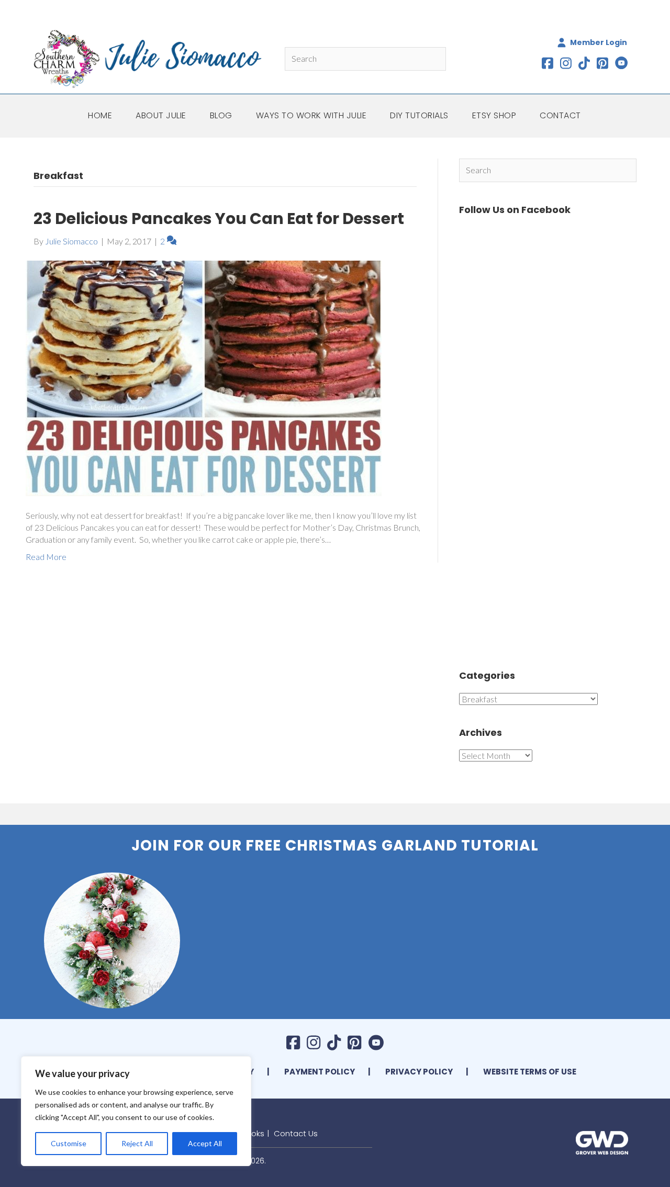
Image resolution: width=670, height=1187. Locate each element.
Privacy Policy (419, 1071)
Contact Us (296, 1133)
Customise (68, 1143)
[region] (136, 1111)
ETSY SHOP (494, 115)
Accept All (205, 1143)
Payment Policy (319, 1071)
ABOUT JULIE (161, 115)
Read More (46, 557)
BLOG (221, 115)
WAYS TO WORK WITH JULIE (311, 115)
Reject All (137, 1143)
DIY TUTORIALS (419, 115)
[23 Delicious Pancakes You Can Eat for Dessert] (204, 377)
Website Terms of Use (529, 1071)
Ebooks (250, 1133)
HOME (100, 115)
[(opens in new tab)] (602, 1141)
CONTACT (560, 115)
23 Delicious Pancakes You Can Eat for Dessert (219, 218)
